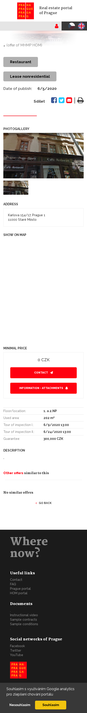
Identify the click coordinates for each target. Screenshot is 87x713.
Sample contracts (23, 619)
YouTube (16, 655)
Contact (41, 372)
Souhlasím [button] (50, 705)
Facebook (17, 646)
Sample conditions (24, 624)
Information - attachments (41, 388)
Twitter (15, 650)
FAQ (13, 584)
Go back (45, 503)
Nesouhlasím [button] (19, 705)
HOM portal (18, 593)
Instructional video (24, 615)
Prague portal (20, 588)
